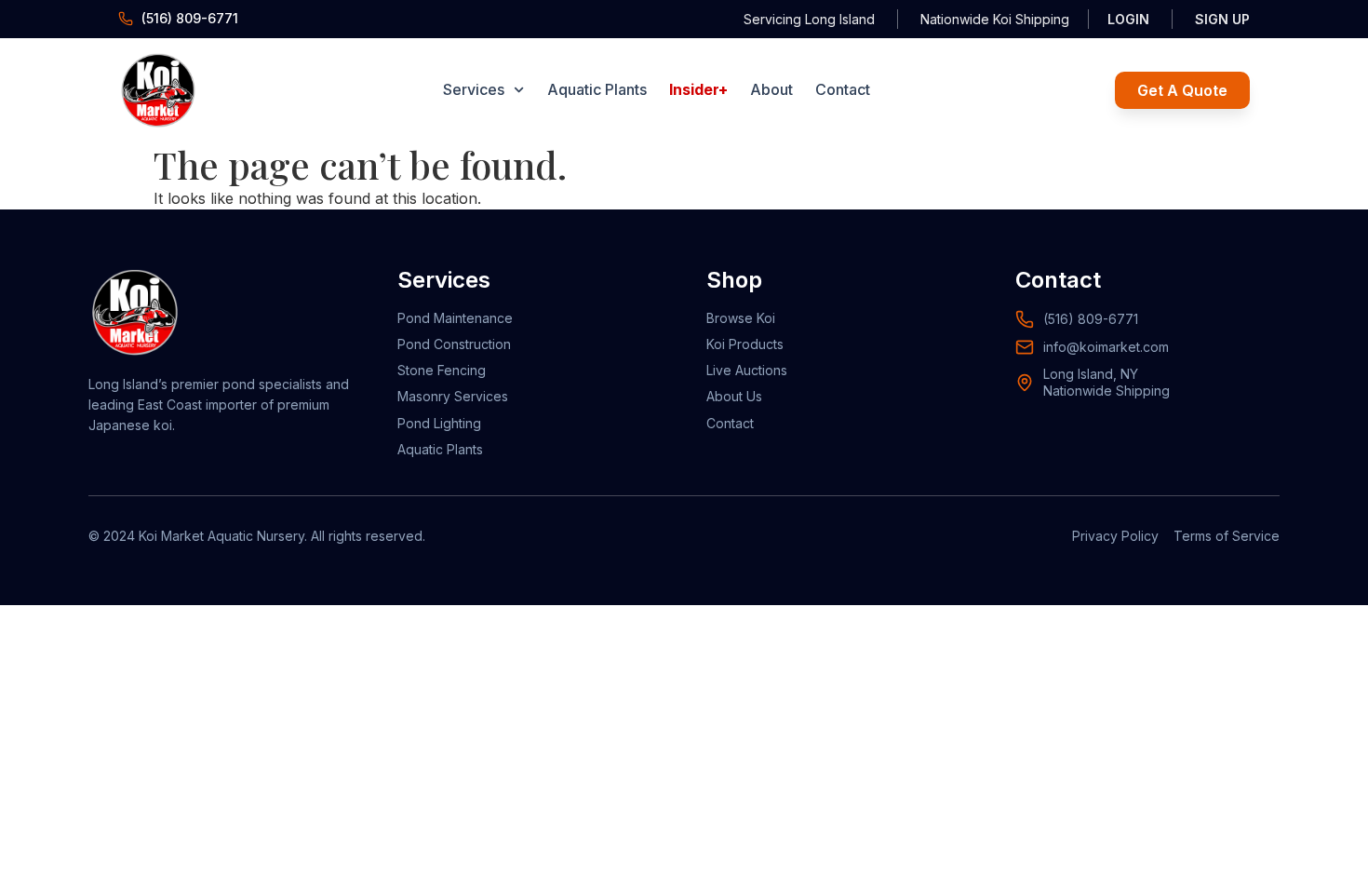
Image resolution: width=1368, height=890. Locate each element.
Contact (842, 89)
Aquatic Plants (597, 89)
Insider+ (698, 89)
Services (473, 89)
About (771, 89)
